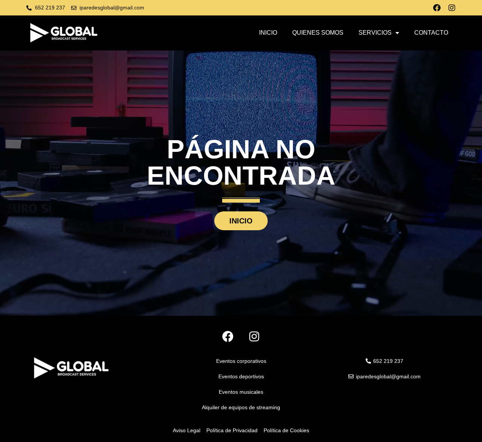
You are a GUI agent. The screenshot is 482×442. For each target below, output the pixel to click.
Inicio (268, 32)
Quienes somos (317, 32)
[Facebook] (437, 8)
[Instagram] (452, 8)
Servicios (375, 32)
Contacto (431, 32)
